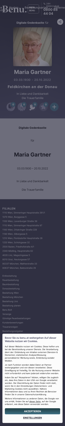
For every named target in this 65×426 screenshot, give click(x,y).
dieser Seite (35, 401)
